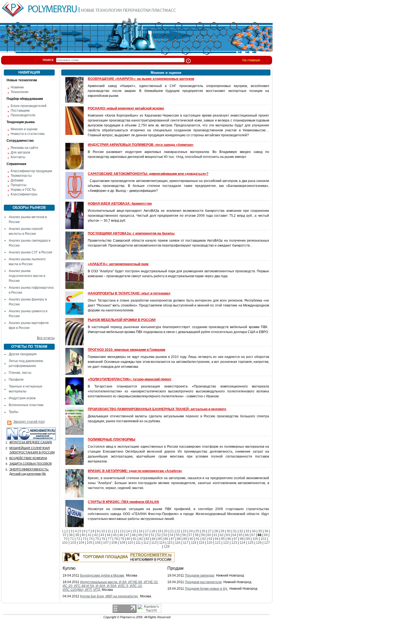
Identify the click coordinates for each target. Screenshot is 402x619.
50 (146, 535)
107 (106, 543)
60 (209, 535)
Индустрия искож (22, 398)
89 (185, 539)
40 (83, 535)
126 (259, 543)
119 (201, 543)
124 (242, 543)
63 (228, 535)
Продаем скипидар (199, 575)
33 (247, 531)
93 (210, 539)
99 (248, 539)
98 (242, 539)
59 (203, 535)
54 (171, 535)
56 (184, 535)
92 (204, 539)
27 (210, 531)
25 (197, 531)
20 (166, 531)
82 (141, 539)
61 (215, 535)
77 (110, 539)
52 (159, 535)
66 (247, 535)
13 (122, 531)
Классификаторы (24, 194)
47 (127, 535)
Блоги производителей (28, 106)
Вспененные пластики (26, 405)
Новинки (17, 87)
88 (179, 539)
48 (134, 535)
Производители (23, 115)
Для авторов (20, 152)
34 (254, 531)
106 (98, 543)
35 (260, 531)
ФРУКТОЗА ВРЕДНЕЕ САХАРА (30, 442)
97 (235, 539)
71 (72, 539)
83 (147, 539)
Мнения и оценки (24, 129)
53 (165, 535)
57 (190, 535)
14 (128, 531)
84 (154, 539)
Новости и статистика (28, 134)
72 (78, 539)
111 (138, 543)
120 (209, 543)
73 (84, 539)
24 (191, 531)
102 (65, 543)
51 (153, 535)
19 (159, 531)
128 (167, 546)
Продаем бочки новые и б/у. (206, 589)
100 (255, 539)
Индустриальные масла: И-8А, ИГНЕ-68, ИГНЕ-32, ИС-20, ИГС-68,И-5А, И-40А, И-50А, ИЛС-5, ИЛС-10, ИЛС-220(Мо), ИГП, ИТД (111, 586)
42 (96, 535)
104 (81, 543)
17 (147, 531)
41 (90, 535)
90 (191, 539)
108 (114, 543)
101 (263, 539)
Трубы (13, 412)
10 (103, 531)
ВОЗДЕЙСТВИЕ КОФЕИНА (28, 458)
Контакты (18, 157)
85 (160, 539)
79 (122, 539)
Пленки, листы (20, 373)
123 (234, 543)
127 (267, 543)
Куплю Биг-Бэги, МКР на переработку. (109, 596)
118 (193, 543)
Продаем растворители (203, 582)
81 (135, 539)
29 (222, 531)
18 (153, 531)
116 (177, 543)
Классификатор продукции (31, 171)
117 (185, 543)
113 (154, 543)
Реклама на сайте (24, 148)
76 (103, 539)
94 (217, 539)
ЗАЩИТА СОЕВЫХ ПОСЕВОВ (30, 463)
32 (241, 531)
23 (185, 531)
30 (229, 531)
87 (172, 539)
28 (216, 531)
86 (166, 539)
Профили (16, 379)
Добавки (17, 180)
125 (251, 543)
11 (109, 531)
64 (234, 535)
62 (222, 535)
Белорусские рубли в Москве (102, 575)
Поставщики (20, 110)
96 (229, 539)
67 (253, 535)
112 (146, 543)
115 (170, 543)
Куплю (69, 568)
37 (64, 535)
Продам (175, 568)
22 (178, 531)
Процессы (19, 185)
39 (77, 535)
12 (115, 531)
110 (130, 543)
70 (66, 539)
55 (178, 535)
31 (235, 531)
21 (172, 531)
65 (241, 535)
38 (71, 535)
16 (140, 531)
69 (266, 535)
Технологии (19, 92)
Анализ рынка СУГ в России (30, 252)
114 (162, 543)
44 (108, 535)
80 (128, 539)
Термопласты (21, 176)
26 (203, 531)
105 (89, 543)
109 (122, 543)
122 (226, 543)
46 (121, 535)
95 (223, 539)
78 (116, 539)
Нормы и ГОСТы (23, 190)
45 (115, 535)
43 (102, 535)
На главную (251, 60)
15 (134, 531)
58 (197, 535)
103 (73, 543)
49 (140, 535)
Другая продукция (23, 354)
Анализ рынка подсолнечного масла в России (27, 276)
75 (97, 539)
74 (91, 539)
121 (218, 543)
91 (198, 539)
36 (266, 531)
